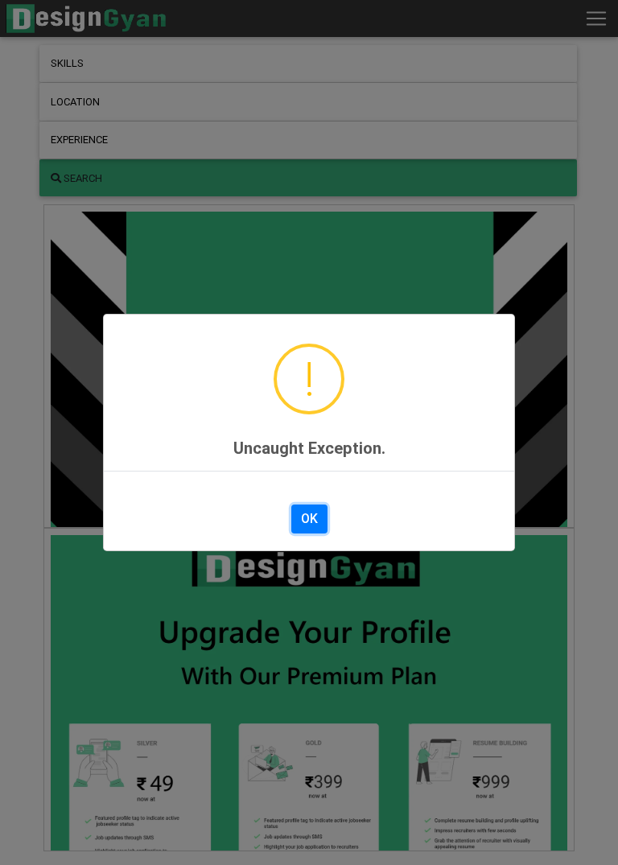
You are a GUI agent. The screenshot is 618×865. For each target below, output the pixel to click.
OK (309, 518)
